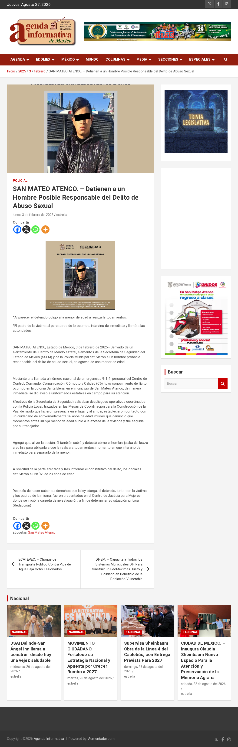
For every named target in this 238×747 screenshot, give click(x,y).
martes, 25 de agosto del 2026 (89, 678)
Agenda (17, 59)
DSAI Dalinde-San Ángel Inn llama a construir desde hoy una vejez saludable (30, 651)
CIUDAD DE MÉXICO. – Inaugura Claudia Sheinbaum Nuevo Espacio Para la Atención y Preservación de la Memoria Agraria (203, 660)
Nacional (19, 598)
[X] (26, 229)
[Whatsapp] (35, 229)
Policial (20, 180)
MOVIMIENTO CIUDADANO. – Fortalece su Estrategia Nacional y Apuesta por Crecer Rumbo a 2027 (88, 657)
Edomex (43, 59)
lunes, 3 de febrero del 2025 (33, 215)
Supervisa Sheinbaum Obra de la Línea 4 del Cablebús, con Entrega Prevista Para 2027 (147, 651)
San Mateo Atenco (42, 532)
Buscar (223, 383)
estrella (61, 215)
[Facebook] (17, 229)
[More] (45, 229)
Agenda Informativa (49, 739)
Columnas (116, 59)
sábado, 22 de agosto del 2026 (203, 684)
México (68, 59)
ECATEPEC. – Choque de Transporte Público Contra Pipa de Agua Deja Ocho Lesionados (45, 564)
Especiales (200, 59)
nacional (19, 632)
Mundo (92, 59)
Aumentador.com (101, 739)
